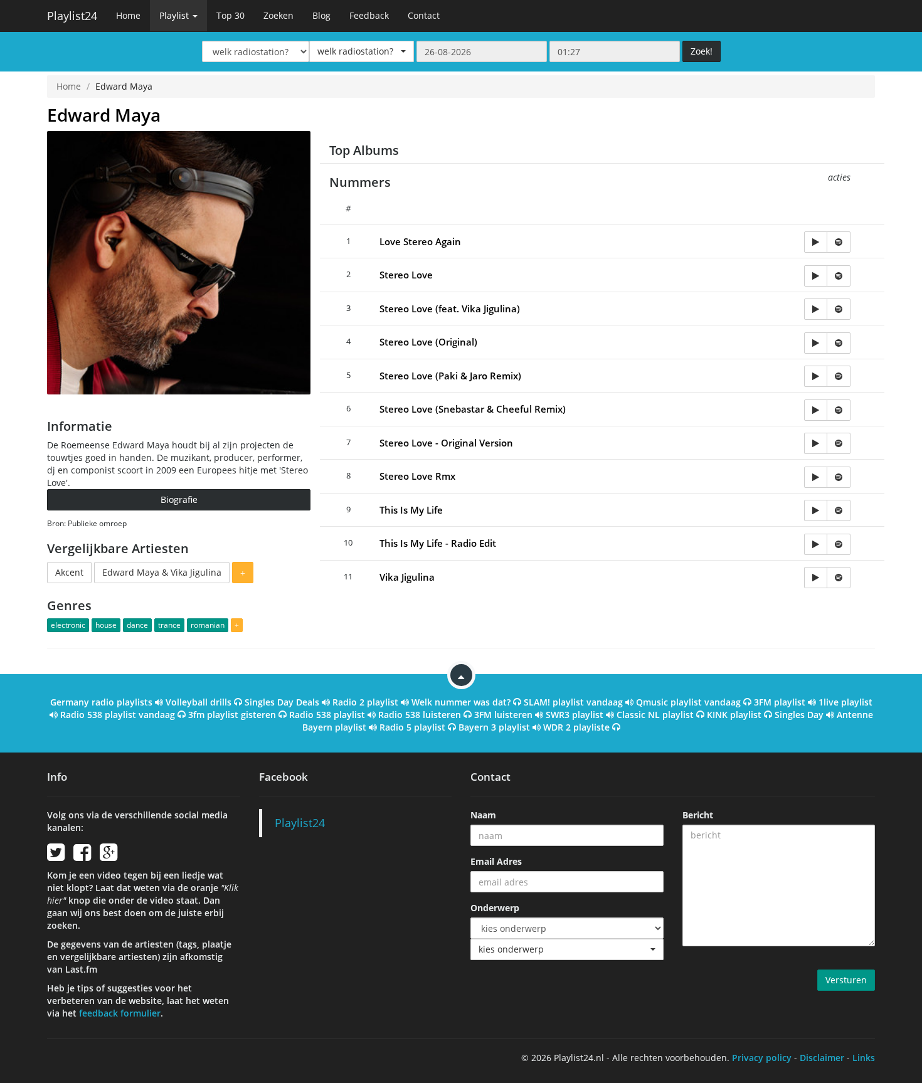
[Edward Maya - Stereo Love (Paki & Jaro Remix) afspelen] (815, 376)
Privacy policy (762, 1058)
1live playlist (845, 702)
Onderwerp (494, 908)
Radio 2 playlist (365, 702)
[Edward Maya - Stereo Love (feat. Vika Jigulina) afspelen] (815, 309)
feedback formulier (120, 1013)
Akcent (69, 572)
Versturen (846, 980)
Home (128, 15)
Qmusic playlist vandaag (688, 702)
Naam (483, 815)
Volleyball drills (198, 702)
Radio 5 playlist (412, 727)
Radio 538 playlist (327, 715)
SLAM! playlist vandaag (573, 702)
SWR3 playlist (574, 715)
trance (169, 625)
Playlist (175, 15)
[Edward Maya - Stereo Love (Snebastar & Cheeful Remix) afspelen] (815, 410)
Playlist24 (72, 15)
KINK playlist (734, 715)
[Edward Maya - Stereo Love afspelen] (815, 276)
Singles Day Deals (282, 702)
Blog (321, 15)
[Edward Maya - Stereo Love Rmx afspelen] (815, 477)
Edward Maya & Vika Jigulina (161, 572)
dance (137, 625)
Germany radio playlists (101, 702)
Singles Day (799, 715)
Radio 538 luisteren (419, 715)
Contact (424, 15)
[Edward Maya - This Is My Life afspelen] (815, 510)
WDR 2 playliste (576, 727)
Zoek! (702, 51)
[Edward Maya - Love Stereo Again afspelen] (815, 242)
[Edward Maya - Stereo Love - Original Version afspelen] (815, 443)
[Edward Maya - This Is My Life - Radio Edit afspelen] (815, 544)
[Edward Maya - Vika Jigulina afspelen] (815, 577)
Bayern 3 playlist (494, 727)
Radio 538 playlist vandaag (117, 715)
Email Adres (496, 861)
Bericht (697, 815)
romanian (208, 625)
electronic (68, 625)
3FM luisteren (503, 715)
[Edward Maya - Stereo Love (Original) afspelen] (815, 343)
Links (863, 1058)
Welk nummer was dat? (461, 702)
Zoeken (278, 15)
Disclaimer (822, 1058)
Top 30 (230, 15)
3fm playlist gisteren (232, 715)
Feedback (369, 15)
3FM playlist (779, 702)
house (106, 625)
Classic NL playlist (655, 715)
